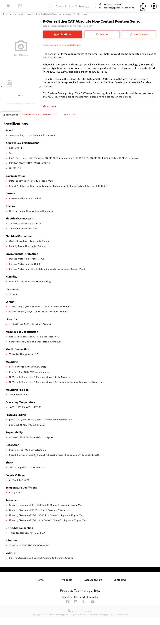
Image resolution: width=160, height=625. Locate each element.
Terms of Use (122, 615)
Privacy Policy (79, 615)
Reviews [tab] (49, 114)
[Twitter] (84, 602)
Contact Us (119, 579)
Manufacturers (93, 579)
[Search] (52, 6)
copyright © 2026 (50, 615)
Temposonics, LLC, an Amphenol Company (32, 135)
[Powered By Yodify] (80, 611)
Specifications (62, 34)
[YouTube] (93, 602)
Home (40, 579)
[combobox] (72, 6)
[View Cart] (154, 6)
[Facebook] (67, 602)
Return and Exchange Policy (100, 615)
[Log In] (143, 6)
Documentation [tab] (30, 114)
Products (66, 579)
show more (49, 106)
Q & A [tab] (69, 114)
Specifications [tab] (10, 114)
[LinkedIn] (75, 602)
